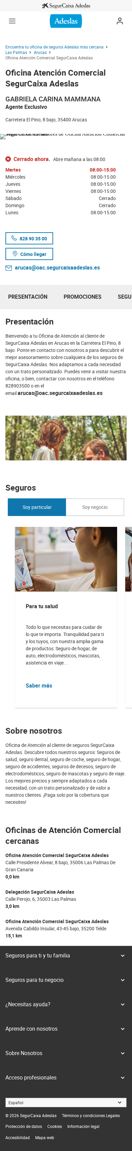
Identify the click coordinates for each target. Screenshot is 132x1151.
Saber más (39, 685)
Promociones (83, 296)
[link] (66, 6)
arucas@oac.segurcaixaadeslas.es (57, 267)
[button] (12, 21)
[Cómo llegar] (66, 135)
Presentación (27, 296)
